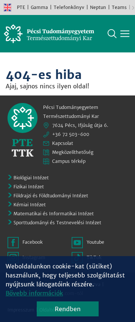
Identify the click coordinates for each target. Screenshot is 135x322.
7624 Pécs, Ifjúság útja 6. (80, 125)
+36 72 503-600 (70, 134)
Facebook (32, 242)
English (7, 7)
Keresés (112, 33)
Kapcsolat (62, 143)
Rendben (68, 309)
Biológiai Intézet (31, 177)
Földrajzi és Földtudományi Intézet (51, 195)
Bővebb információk (34, 293)
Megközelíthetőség (72, 152)
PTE (21, 7)
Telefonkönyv (69, 7)
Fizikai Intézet (29, 186)
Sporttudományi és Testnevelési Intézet (57, 222)
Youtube (95, 242)
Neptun (98, 7)
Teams (119, 7)
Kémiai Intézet (30, 204)
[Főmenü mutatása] (124, 33)
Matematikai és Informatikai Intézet (54, 213)
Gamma (39, 7)
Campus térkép (69, 161)
